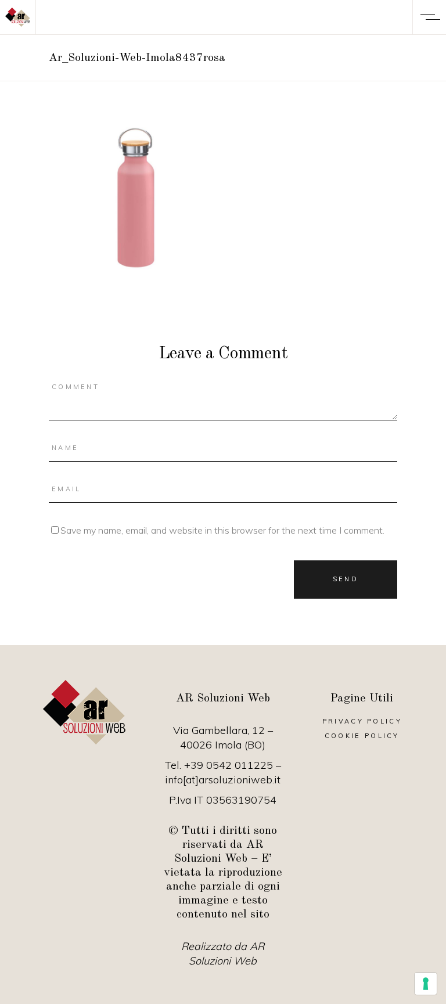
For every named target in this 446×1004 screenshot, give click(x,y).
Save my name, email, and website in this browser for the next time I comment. (222, 530)
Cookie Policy (362, 736)
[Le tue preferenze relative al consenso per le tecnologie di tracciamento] (426, 984)
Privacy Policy (362, 721)
